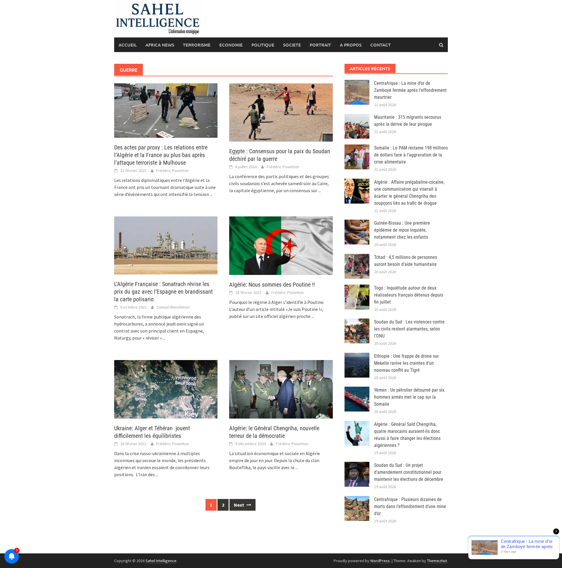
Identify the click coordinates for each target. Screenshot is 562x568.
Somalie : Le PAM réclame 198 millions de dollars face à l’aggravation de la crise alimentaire (411, 155)
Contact (380, 45)
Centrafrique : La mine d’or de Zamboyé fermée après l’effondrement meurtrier (410, 90)
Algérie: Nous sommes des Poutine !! (272, 284)
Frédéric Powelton (172, 170)
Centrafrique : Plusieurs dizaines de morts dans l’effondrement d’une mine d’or (410, 506)
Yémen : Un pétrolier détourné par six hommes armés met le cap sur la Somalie (409, 397)
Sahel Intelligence (161, 560)
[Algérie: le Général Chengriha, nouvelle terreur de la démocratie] (281, 389)
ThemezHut (437, 560)
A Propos (350, 45)
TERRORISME (196, 45)
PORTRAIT (320, 45)
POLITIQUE (262, 45)
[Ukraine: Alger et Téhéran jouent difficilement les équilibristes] (165, 389)
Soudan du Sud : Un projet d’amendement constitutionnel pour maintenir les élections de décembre (408, 472)
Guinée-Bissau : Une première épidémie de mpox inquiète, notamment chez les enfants (402, 230)
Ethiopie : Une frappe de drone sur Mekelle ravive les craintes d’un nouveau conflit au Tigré (406, 363)
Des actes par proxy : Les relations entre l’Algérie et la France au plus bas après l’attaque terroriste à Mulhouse (161, 155)
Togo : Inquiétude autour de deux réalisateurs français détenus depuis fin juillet (408, 295)
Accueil (128, 45)
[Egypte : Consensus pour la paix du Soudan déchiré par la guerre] (281, 112)
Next (239, 505)
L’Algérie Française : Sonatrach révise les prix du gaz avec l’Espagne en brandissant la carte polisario (163, 291)
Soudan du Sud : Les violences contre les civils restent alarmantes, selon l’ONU (409, 329)
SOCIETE (292, 45)
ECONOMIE (231, 45)
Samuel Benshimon (173, 307)
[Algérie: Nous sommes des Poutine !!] (281, 245)
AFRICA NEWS (159, 45)
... (211, 194)
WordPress (380, 560)
